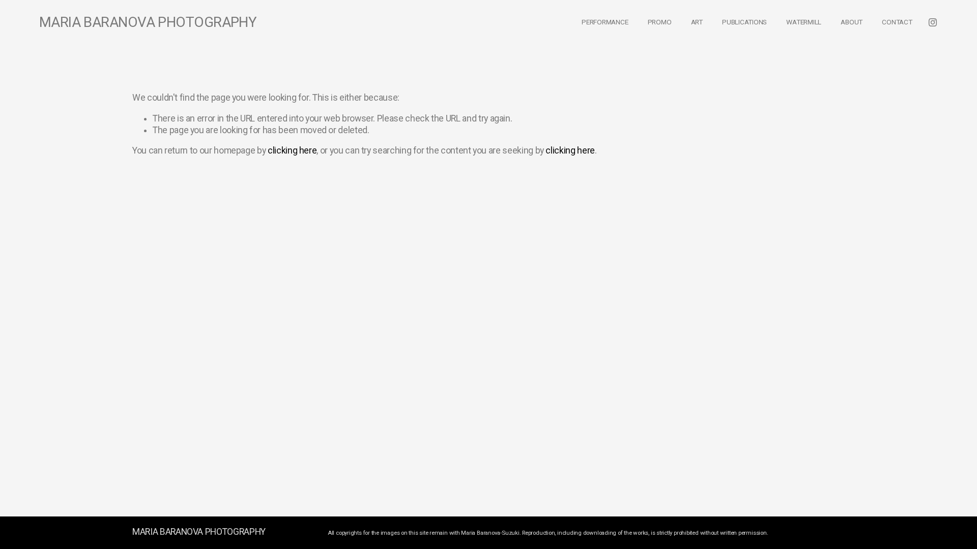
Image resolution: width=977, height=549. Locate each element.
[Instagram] (933, 22)
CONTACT (897, 22)
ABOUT (852, 22)
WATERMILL (803, 22)
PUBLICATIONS (744, 22)
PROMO (660, 22)
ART (697, 22)
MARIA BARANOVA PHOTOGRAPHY (148, 22)
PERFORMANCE (605, 22)
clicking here (292, 150)
